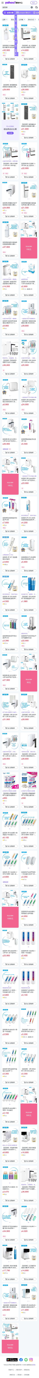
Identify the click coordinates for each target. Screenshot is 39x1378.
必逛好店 (16, 38)
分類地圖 (26, 1375)
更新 (33, 1365)
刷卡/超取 (16, 42)
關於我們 (19, 1370)
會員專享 (16, 46)
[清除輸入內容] (32, 7)
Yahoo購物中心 (14, 2)
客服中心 (11, 1370)
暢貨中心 (16, 21)
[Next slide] (17, 32)
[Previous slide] (3, 32)
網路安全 (12, 1375)
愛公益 (16, 50)
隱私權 (19, 1375)
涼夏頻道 (16, 33)
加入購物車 (11, 59)
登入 (33, 3)
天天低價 (16, 29)
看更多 (16, 54)
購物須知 (27, 1370)
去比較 (10, 133)
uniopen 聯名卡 (25, 12)
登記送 (16, 17)
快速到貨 (16, 25)
